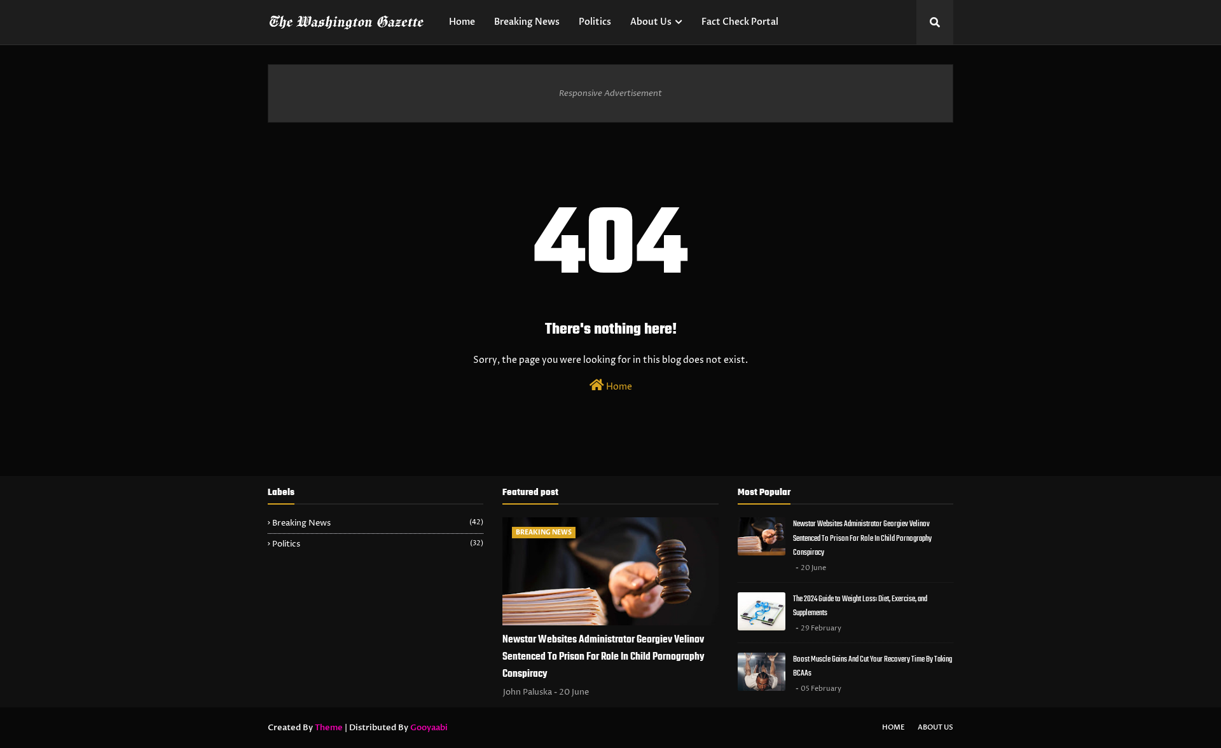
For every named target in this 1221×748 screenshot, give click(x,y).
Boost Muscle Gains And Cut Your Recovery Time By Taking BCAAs (872, 667)
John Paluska (527, 692)
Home (618, 387)
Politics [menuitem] (595, 22)
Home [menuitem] (462, 22)
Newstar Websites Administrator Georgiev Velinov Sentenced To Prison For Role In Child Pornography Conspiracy (603, 657)
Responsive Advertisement (610, 93)
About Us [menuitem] (651, 22)
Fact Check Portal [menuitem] (739, 22)
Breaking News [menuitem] (527, 22)
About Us (935, 727)
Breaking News (377, 523)
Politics (377, 544)
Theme (329, 727)
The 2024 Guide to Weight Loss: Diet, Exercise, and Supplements (860, 606)
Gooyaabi (429, 727)
